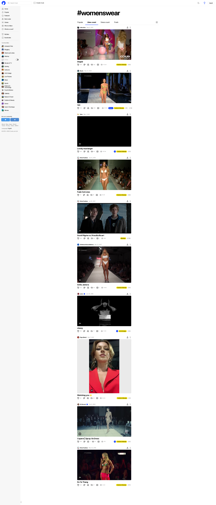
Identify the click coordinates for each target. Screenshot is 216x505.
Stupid (80, 62)
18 (129, 151)
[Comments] (88, 65)
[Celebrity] (10, 93)
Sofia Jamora (83, 285)
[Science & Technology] (10, 86)
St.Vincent (83, 404)
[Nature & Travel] (10, 97)
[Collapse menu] (21, 502)
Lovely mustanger (85, 148)
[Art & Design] (10, 73)
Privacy (8, 125)
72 (129, 485)
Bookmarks (7, 37)
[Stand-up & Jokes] (10, 53)
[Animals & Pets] (10, 46)
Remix (110, 108)
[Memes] (10, 110)
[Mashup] (10, 56)
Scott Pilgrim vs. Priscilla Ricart (90, 235)
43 (129, 64)
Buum (81, 70)
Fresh (116, 22)
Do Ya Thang (82, 482)
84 (129, 195)
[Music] (10, 80)
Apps (10, 124)
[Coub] (4, 3)
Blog (7, 124)
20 (129, 331)
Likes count (91, 22)
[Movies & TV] (10, 63)
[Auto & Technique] (10, 107)
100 (128, 238)
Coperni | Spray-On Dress (88, 438)
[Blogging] (10, 49)
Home (6, 9)
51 (129, 287)
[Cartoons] (10, 69)
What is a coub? (8, 29)
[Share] (127, 28)
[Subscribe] (17, 60)
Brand (14, 124)
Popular (6, 12)
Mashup (123, 238)
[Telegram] (14, 119)
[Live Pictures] (10, 76)
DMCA (16, 125)
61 (129, 441)
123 (78, 105)
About (3, 124)
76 (130, 108)
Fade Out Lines (83, 192)
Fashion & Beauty (121, 64)
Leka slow (82, 27)
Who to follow (8, 26)
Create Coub (40, 3)
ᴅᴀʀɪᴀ (81, 293)
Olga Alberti (83, 337)
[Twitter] (5, 119)
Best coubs (7, 19)
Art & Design (122, 331)
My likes (6, 34)
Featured (6, 15)
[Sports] (10, 83)
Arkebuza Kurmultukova (86, 244)
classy (80, 328)
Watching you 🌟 (84, 395)
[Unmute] (80, 100)
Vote (81, 114)
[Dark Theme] (198, 3)
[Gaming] (10, 66)
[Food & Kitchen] (10, 90)
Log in (211, 3)
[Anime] (10, 59)
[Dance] (10, 103)
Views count (105, 22)
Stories (6, 22)
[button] (157, 22)
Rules (12, 125)
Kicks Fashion (84, 157)
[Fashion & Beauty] (10, 100)
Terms (3, 125)
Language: (7, 128)
